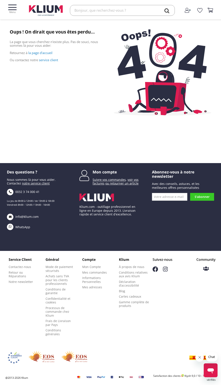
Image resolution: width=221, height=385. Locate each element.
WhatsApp (22, 227)
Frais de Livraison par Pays (58, 323)
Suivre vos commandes (109, 180)
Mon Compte (91, 267)
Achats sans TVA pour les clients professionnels (57, 280)
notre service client (36, 183)
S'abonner (202, 197)
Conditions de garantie (56, 291)
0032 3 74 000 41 (26, 192)
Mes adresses (92, 287)
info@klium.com (27, 217)
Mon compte (105, 172)
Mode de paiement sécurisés (59, 269)
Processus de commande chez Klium (57, 312)
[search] (167, 10)
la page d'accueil (40, 53)
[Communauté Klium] (206, 268)
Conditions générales (53, 332)
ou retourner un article (122, 183)
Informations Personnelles (91, 280)
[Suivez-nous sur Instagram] (165, 270)
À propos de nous (131, 267)
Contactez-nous (20, 267)
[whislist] (200, 10)
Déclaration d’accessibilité (129, 284)
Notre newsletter (21, 282)
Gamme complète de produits (134, 304)
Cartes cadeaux (130, 296)
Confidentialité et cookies (58, 301)
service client (48, 60)
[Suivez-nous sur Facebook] (155, 271)
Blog (122, 291)
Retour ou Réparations (17, 274)
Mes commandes (94, 272)
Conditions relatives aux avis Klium (133, 274)
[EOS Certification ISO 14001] (74, 357)
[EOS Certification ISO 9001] (41, 357)
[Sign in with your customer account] (188, 10)
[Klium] (46, 10)
